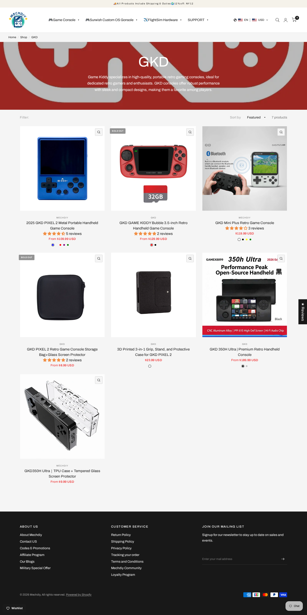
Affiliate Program (32, 555)
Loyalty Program (123, 574)
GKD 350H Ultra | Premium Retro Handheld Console (245, 352)
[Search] (277, 20)
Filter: (24, 117)
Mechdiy (62, 218)
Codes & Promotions (35, 548)
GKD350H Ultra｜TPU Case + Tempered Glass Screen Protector (62, 473)
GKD (34, 37)
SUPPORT (196, 20)
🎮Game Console (61, 20)
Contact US (28, 541)
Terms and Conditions (127, 561)
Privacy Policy (121, 548)
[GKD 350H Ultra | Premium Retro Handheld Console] (244, 295)
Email (205, 550)
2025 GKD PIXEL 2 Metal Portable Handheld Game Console (62, 225)
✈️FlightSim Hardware (160, 20)
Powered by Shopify (78, 594)
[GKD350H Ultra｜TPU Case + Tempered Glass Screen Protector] (62, 416)
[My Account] (286, 20)
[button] (251, 20)
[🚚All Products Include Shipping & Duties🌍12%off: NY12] (153, 4)
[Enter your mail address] (283, 559)
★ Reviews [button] (303, 311)
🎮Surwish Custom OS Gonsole (109, 20)
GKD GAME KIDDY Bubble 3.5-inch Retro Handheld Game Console (153, 225)
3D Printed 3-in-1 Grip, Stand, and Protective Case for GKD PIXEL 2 (153, 352)
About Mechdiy (31, 535)
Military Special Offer (35, 568)
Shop (23, 37)
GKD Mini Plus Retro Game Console (244, 223)
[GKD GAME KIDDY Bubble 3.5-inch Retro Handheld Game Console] (153, 168)
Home (12, 37)
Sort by (235, 117)
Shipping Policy (122, 541)
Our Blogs (27, 561)
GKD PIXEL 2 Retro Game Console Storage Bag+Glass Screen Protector (62, 352)
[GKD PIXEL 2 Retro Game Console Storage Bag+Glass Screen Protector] (62, 295)
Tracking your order (125, 555)
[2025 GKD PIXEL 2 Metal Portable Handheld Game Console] (62, 168)
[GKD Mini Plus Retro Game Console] (244, 168)
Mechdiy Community (126, 568)
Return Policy (121, 535)
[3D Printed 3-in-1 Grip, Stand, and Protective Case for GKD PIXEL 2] (153, 295)
